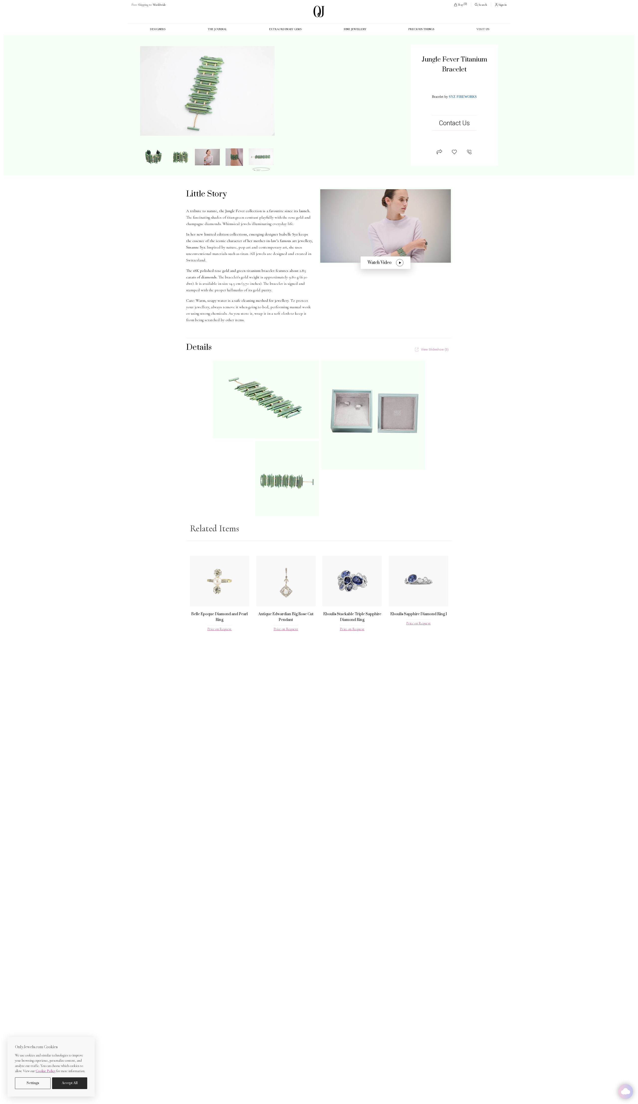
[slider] (207, 91)
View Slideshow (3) (435, 349)
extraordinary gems (285, 29)
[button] (460, 5)
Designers (158, 29)
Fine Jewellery (355, 29)
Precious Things (421, 29)
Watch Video (380, 262)
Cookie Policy (46, 1071)
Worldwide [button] (148, 5)
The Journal (217, 29)
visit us (483, 29)
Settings (33, 1083)
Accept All (70, 1083)
